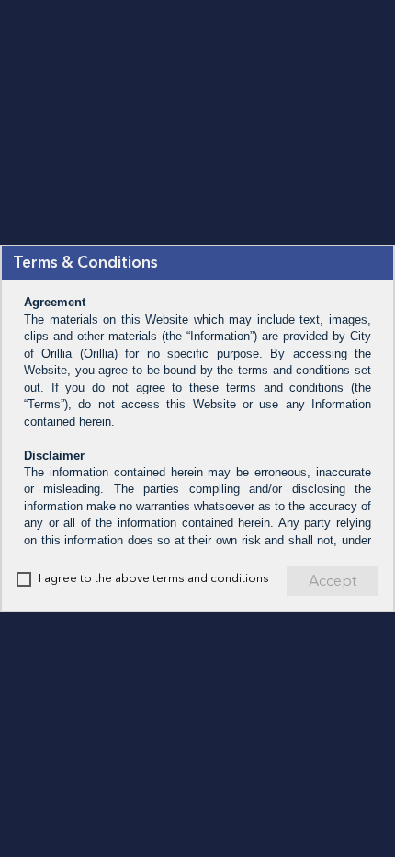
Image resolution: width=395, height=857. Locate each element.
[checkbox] (23, 579)
